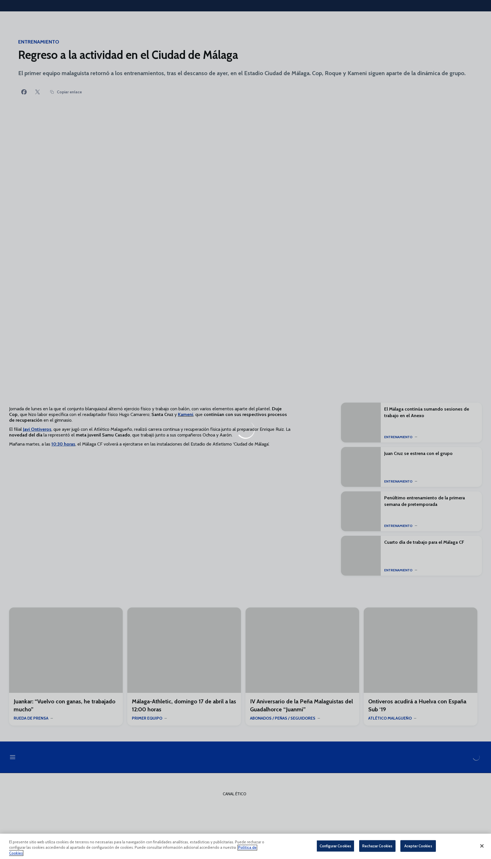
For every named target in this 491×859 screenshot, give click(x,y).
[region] (245, 846)
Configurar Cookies (335, 845)
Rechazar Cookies (377, 845)
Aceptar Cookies (418, 845)
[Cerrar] (482, 846)
